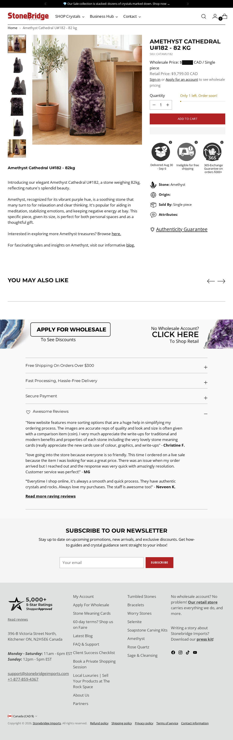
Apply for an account (182, 79)
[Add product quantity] (154, 104)
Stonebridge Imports (47, 723)
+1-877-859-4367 (23, 679)
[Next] (188, 4)
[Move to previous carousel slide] (211, 281)
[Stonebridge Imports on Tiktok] (188, 653)
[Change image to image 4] (17, 107)
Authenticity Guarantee (182, 229)
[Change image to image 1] (17, 44)
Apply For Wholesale (91, 604)
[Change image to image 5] (17, 127)
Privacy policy (144, 723)
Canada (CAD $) (23, 716)
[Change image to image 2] (17, 65)
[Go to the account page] (213, 16)
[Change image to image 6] (17, 148)
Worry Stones (139, 613)
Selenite (134, 621)
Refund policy (99, 723)
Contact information (195, 723)
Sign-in (155, 79)
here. (116, 233)
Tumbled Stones (141, 596)
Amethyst (136, 638)
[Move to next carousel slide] (221, 281)
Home (12, 27)
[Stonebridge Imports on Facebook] (173, 653)
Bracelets (135, 604)
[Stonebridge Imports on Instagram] (181, 653)
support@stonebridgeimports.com (38, 673)
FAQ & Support (86, 644)
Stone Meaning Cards (92, 613)
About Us (81, 695)
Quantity (157, 95)
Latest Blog (83, 635)
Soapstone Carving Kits (147, 630)
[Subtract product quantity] (168, 104)
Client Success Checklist (94, 652)
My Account (83, 596)
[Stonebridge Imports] (28, 16)
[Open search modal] (203, 16)
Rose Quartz (138, 646)
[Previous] (46, 4)
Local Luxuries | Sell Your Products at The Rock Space (91, 681)
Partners (80, 703)
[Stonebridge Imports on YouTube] (195, 653)
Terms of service (167, 723)
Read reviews (18, 619)
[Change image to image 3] (17, 86)
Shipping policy (121, 723)
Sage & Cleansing (142, 655)
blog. (130, 245)
